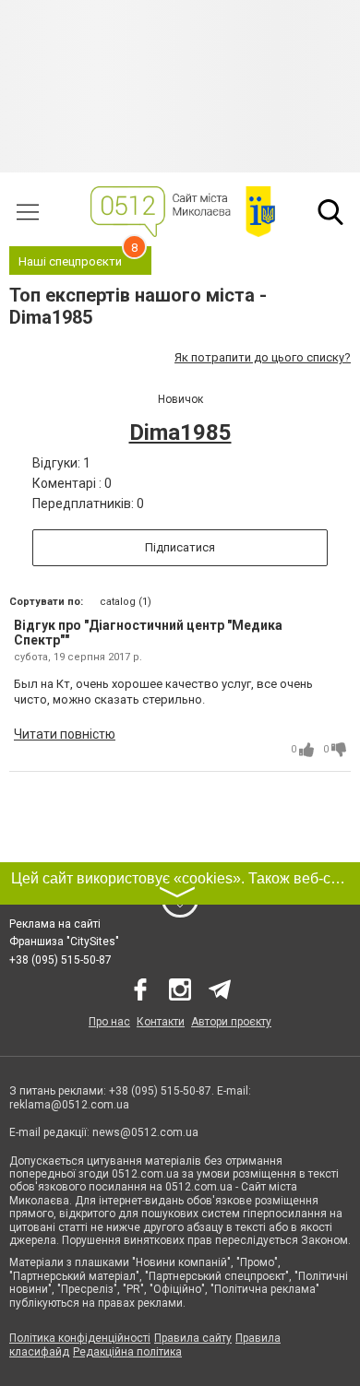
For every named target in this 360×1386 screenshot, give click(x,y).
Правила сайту (193, 1338)
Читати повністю (64, 734)
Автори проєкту (231, 1021)
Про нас (109, 1021)
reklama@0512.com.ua (69, 1104)
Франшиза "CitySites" (64, 941)
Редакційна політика (127, 1351)
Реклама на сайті (55, 924)
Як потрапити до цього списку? (262, 357)
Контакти (161, 1021)
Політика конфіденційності (79, 1338)
